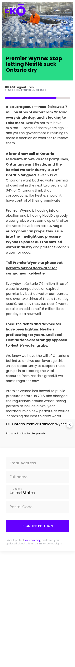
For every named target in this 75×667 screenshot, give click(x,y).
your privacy (32, 540)
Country (17, 488)
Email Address (23, 463)
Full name (19, 476)
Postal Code (21, 506)
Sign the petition (37, 525)
